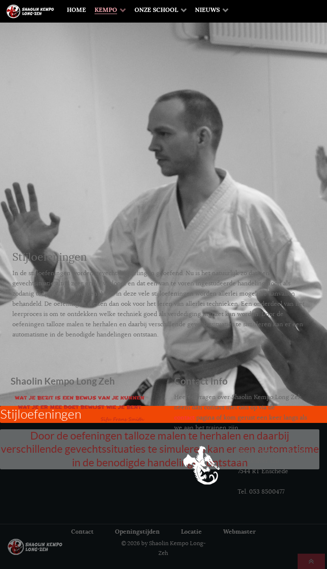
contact (184, 417)
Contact (82, 531)
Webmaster (239, 531)
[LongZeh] (38, 547)
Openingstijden (137, 531)
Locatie (191, 531)
